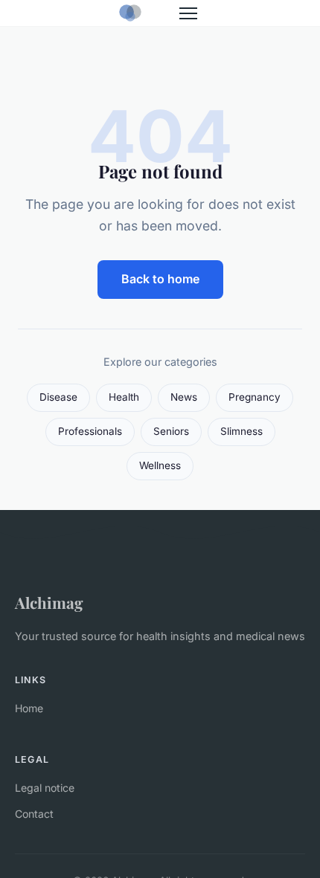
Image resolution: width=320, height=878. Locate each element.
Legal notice (44, 787)
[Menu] (188, 13)
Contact (34, 813)
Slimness (241, 431)
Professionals (90, 431)
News (183, 397)
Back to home (160, 278)
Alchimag (49, 602)
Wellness (160, 465)
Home (29, 708)
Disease (58, 397)
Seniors (171, 431)
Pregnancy (254, 397)
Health (124, 397)
